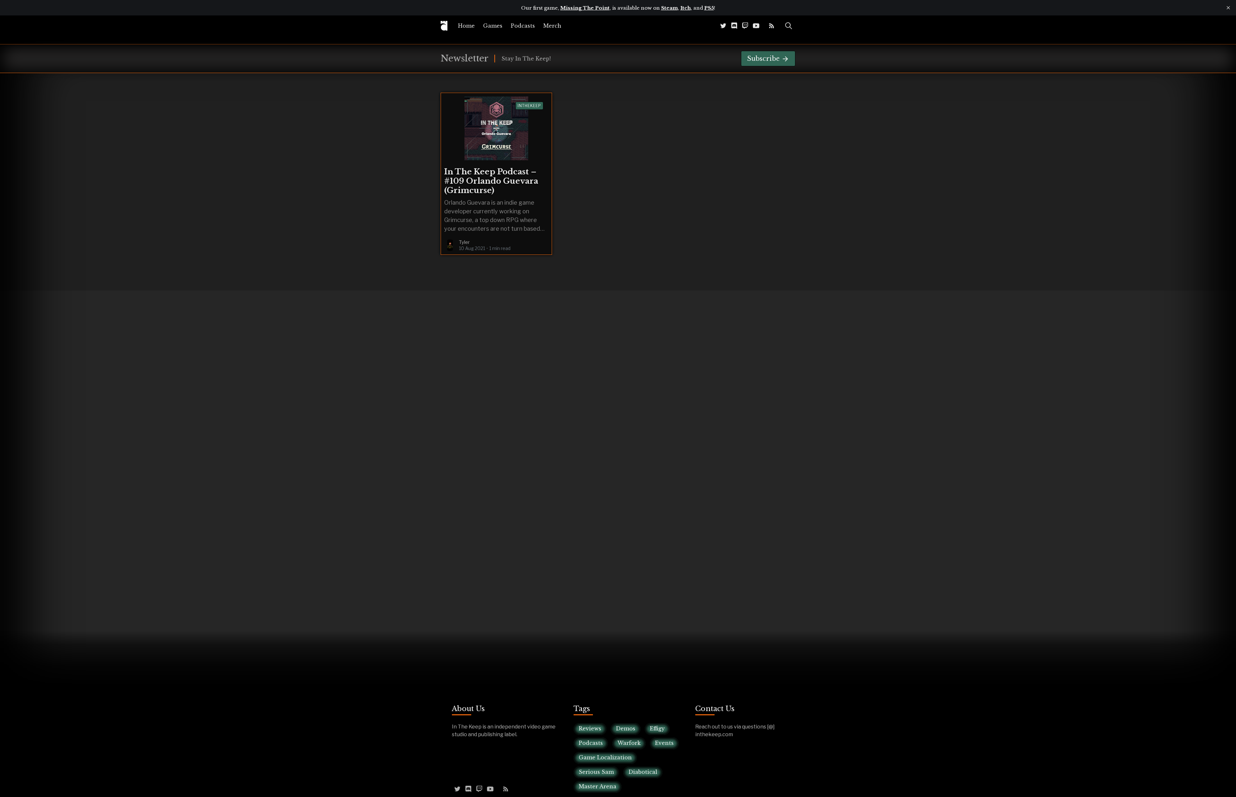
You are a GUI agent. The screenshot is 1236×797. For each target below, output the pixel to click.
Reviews (590, 728)
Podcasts (523, 26)
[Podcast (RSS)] (771, 25)
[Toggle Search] (788, 25)
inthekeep (529, 105)
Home (466, 26)
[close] (1228, 8)
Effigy (657, 728)
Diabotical (642, 772)
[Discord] (734, 25)
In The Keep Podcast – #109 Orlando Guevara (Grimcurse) (491, 181)
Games (492, 26)
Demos (625, 728)
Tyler (464, 242)
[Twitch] (745, 25)
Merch (552, 26)
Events (664, 743)
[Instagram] (764, 25)
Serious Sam (596, 772)
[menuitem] (466, 26)
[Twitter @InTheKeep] (723, 25)
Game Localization (605, 757)
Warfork (629, 743)
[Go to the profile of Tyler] (450, 245)
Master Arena (597, 786)
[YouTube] (756, 25)
